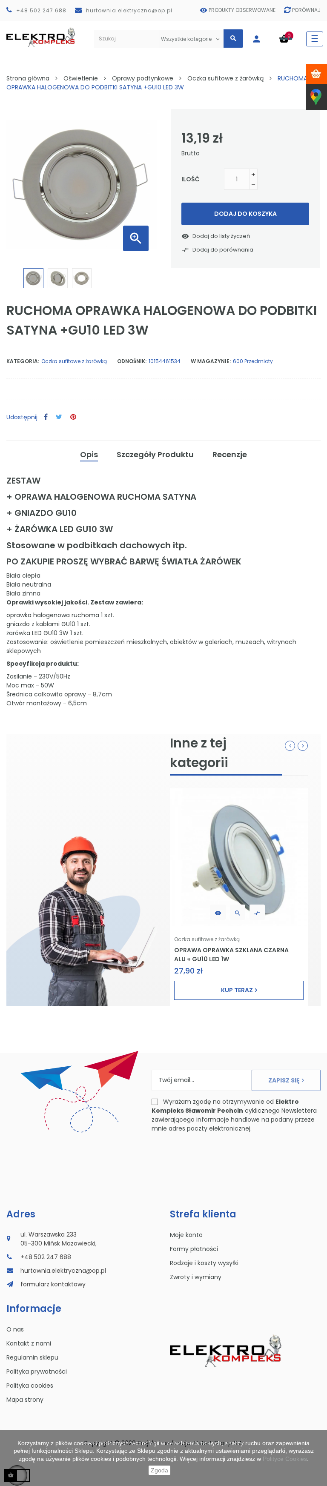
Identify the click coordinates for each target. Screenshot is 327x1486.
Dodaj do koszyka (245, 213)
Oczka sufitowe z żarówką (74, 361)
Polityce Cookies (285, 1458)
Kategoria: (22, 361)
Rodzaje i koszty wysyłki (204, 1263)
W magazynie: (211, 361)
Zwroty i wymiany (195, 1277)
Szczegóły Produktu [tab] (155, 454)
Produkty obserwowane (242, 10)
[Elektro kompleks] (40, 39)
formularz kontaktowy (53, 1284)
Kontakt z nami (28, 1343)
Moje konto (186, 1235)
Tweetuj (59, 417)
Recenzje (229, 454)
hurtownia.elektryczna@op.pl (129, 10)
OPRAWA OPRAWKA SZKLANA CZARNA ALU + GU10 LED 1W (231, 954)
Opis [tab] (89, 454)
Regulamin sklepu (32, 1357)
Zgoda (159, 1470)
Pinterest (73, 417)
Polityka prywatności (36, 1371)
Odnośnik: (131, 361)
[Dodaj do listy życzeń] (218, 912)
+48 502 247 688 (41, 10)
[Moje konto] (260, 39)
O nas (15, 1329)
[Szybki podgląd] (237, 912)
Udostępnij (46, 417)
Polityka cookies (29, 1385)
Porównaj (306, 10)
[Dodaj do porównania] (257, 912)
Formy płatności (194, 1249)
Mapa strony (24, 1399)
